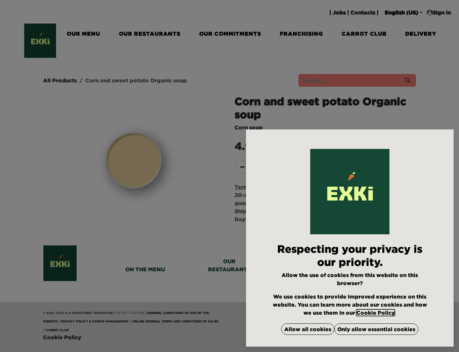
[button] (307, 329)
